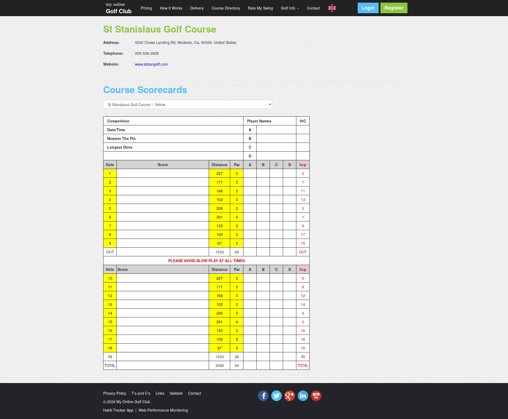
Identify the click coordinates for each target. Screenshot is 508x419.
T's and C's (140, 393)
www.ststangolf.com (151, 64)
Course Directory (226, 8)
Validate (176, 393)
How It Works (171, 8)
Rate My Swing (260, 8)
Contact (313, 8)
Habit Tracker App (118, 410)
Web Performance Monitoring (163, 410)
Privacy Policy (114, 393)
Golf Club (118, 11)
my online (115, 4)
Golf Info (288, 8)
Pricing (146, 8)
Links (160, 393)
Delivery (197, 8)
